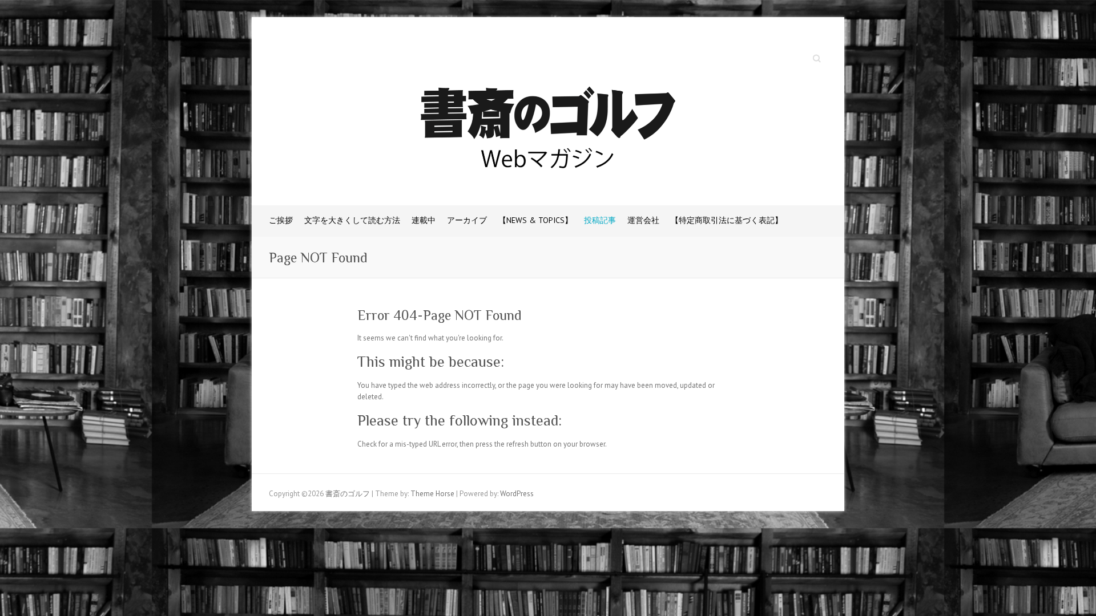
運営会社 (643, 220)
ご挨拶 (281, 220)
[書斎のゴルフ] (548, 131)
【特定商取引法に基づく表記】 (727, 220)
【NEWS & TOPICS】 (535, 220)
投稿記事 (600, 220)
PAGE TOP (1060, 587)
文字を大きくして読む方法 (352, 220)
